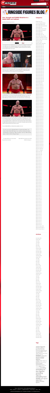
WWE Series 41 (38, 157)
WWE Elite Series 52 (39, 122)
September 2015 (39, 308)
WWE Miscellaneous (39, 148)
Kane (41, 353)
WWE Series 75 (38, 192)
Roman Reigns (39, 363)
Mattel (7, 131)
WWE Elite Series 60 (39, 132)
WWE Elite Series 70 (39, 147)
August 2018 (38, 257)
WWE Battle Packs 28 (40, 44)
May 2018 (37, 261)
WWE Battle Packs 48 (40, 65)
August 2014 (38, 325)
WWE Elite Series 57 (39, 128)
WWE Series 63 (38, 185)
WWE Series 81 (38, 201)
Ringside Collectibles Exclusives (41, 37)
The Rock (37, 366)
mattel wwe (44, 355)
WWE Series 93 (38, 217)
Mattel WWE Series (39, 33)
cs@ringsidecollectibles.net (30, 388)
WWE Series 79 (38, 198)
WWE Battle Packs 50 (40, 68)
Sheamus (43, 364)
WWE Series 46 (38, 164)
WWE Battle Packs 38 (40, 58)
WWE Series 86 (38, 207)
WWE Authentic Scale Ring (40, 43)
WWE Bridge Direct (39, 82)
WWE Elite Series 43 (39, 107)
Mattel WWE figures (12, 131)
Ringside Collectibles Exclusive (41, 362)
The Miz (45, 365)
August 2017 (38, 274)
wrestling (20, 131)
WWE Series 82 (38, 202)
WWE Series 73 (38, 189)
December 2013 (38, 336)
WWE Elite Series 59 (39, 131)
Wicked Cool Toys (39, 40)
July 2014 (37, 327)
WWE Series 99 (38, 224)
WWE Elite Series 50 (39, 119)
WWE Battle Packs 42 (40, 62)
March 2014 (38, 331)
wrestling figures (6, 132)
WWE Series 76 (38, 193)
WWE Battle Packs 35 (40, 55)
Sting (43, 365)
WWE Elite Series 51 (39, 120)
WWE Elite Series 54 (39, 125)
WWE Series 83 (38, 204)
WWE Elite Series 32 (39, 91)
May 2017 (37, 279)
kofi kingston (38, 354)
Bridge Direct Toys (39, 21)
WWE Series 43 (38, 160)
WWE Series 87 (38, 208)
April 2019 (37, 245)
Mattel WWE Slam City (40, 34)
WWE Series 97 (38, 221)
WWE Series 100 (39, 151)
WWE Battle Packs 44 (40, 63)
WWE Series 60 (38, 180)
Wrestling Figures (15, 129)
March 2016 (38, 299)
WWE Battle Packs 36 (40, 56)
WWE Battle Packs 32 (40, 50)
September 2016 (39, 290)
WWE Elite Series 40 (39, 103)
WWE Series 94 (38, 218)
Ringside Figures (11, 22)
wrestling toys (11, 132)
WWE (16, 132)
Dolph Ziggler (38, 351)
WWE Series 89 (38, 211)
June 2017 (38, 277)
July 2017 (37, 276)
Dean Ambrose (44, 350)
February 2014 (38, 333)
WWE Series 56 (38, 174)
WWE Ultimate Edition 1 (40, 227)
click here (21, 126)
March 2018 (38, 264)
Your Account (36, 0)
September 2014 (39, 324)
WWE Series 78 (38, 196)
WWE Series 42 (38, 158)
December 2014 (38, 321)
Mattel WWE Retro (39, 31)
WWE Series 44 (38, 161)
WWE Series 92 (38, 215)
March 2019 (38, 246)
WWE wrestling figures (40, 382)
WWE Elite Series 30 (39, 88)
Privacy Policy (32, 389)
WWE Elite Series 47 (39, 113)
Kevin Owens (45, 353)
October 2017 (38, 271)
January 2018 (38, 267)
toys (17, 131)
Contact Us (19, 389)
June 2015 (38, 312)
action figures (24, 129)
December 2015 (38, 303)
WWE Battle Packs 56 (40, 74)
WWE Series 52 (38, 169)
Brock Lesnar (38, 349)
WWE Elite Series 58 (39, 129)
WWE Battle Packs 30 (40, 47)
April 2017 (37, 280)
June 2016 (38, 295)
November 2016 (38, 287)
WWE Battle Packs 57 (40, 75)
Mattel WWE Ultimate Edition (41, 36)
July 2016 (37, 293)
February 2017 (38, 283)
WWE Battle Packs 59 (40, 78)
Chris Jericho (42, 349)
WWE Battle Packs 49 (40, 66)
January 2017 (38, 284)
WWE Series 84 (38, 205)
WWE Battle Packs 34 (40, 53)
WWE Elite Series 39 (39, 101)
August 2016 (38, 292)
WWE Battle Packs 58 (40, 77)
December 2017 (38, 268)
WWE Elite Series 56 (39, 126)
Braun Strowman (38, 348)
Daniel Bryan (38, 350)
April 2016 (37, 298)
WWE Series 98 (38, 223)
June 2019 (38, 242)
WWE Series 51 (38, 167)
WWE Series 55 (38, 173)
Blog (39, 389)
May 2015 (37, 314)
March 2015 (38, 317)
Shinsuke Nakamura (39, 365)
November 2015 (38, 305)
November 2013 (38, 337)
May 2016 (37, 296)
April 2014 (37, 330)
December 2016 (38, 286)
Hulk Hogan (37, 352)
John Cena (38, 353)
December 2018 (38, 251)
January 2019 (38, 249)
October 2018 (38, 254)
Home (11, 389)
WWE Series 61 (38, 182)
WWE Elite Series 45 (39, 110)
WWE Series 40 (38, 155)
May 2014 (37, 328)
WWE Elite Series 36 (39, 97)
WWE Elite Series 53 (39, 123)
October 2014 (38, 322)
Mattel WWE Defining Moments (41, 25)
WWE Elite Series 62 (39, 135)
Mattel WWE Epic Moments (41, 30)
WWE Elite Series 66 (39, 141)
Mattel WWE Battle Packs (40, 24)
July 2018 (37, 258)
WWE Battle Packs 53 (40, 71)
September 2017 (39, 273)
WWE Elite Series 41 (39, 104)
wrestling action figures (26, 131)
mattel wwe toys (40, 361)
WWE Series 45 (38, 163)
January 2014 (38, 334)
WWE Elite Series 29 (39, 87)
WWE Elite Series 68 (39, 144)
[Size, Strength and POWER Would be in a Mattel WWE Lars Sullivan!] (17, 32)
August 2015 (38, 309)
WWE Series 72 (38, 188)
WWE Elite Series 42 (39, 106)
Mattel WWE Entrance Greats (41, 28)
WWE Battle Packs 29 (40, 46)
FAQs (37, 389)
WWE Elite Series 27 (39, 84)
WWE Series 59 (38, 179)
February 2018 (38, 265)
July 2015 (37, 311)
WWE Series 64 (38, 186)
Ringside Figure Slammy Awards (41, 39)
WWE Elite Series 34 (39, 94)
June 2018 (38, 260)
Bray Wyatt (43, 348)
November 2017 (38, 270)
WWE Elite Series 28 (39, 85)
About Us (14, 389)
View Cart (42, 0)
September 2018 (39, 255)
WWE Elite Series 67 (39, 142)
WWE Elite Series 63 (39, 136)
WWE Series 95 (38, 220)
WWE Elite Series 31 (39, 90)
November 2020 (38, 238)
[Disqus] (17, 156)
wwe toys (23, 132)
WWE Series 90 (38, 212)
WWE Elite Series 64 (39, 138)
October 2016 (38, 289)
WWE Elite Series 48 (39, 116)
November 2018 (38, 252)
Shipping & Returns (25, 389)
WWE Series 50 (38, 166)
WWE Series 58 (38, 177)
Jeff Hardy (41, 352)
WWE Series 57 (38, 176)
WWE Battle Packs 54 (40, 72)
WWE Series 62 (38, 183)
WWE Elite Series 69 (39, 145)
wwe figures (19, 132)
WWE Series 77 (38, 195)
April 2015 (37, 315)
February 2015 (38, 318)
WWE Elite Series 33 (39, 93)
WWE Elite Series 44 (39, 109)
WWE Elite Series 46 (39, 112)
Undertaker (38, 368)
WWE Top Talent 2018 (40, 226)
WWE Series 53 (38, 170)
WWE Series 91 (38, 214)
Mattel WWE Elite (39, 27)
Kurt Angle (41, 354)
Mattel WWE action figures (40, 356)
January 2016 (38, 302)
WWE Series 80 (38, 199)
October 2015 (38, 306)
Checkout (47, 0)
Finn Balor (44, 351)
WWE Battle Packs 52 (40, 69)
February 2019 (38, 248)
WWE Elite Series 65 (39, 139)
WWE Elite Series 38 (39, 100)
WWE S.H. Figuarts (39, 150)
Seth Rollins (38, 364)
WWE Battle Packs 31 (40, 49)
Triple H (43, 366)
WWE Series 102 (39, 154)
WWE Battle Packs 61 (40, 81)
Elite (42, 351)
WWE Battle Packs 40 (40, 59)
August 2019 (38, 239)
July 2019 (37, 241)
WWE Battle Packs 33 (40, 52)
